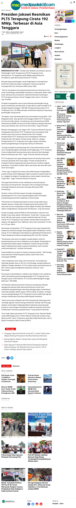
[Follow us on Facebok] (28, 504)
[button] (74, 1)
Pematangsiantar (61, 37)
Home (3, 10)
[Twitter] (11, 358)
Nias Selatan (59, 52)
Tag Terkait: (6, 366)
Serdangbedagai (61, 29)
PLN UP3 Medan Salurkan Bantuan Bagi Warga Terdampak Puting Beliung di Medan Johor (39, 458)
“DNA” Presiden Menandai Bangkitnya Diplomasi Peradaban (61, 182)
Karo (56, 33)
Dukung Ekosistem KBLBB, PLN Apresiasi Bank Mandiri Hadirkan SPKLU (35, 391)
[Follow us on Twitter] (32, 504)
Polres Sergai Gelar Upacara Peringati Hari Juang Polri (12, 456)
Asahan (57, 55)
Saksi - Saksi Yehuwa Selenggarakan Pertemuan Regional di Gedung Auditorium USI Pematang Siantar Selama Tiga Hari (64, 114)
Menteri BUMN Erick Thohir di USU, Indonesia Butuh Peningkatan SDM (8, 390)
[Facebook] (8, 358)
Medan (57, 40)
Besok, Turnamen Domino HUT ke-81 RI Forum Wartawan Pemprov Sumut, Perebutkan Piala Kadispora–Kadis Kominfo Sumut (12, 487)
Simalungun (59, 44)
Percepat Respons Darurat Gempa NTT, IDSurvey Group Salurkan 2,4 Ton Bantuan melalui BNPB (39, 486)
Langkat (58, 48)
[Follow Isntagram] (37, 504)
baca (47, 36)
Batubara (58, 59)
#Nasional (16, 366)
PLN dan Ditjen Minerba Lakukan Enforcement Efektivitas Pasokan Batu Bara (35, 379)
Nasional (8, 10)
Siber (61, 504)
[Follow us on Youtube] (41, 504)
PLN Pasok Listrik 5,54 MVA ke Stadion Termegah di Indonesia (8, 378)
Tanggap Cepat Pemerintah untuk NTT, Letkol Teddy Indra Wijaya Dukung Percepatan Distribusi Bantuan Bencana (27, 334)
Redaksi (55, 504)
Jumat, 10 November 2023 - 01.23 (14, 33)
